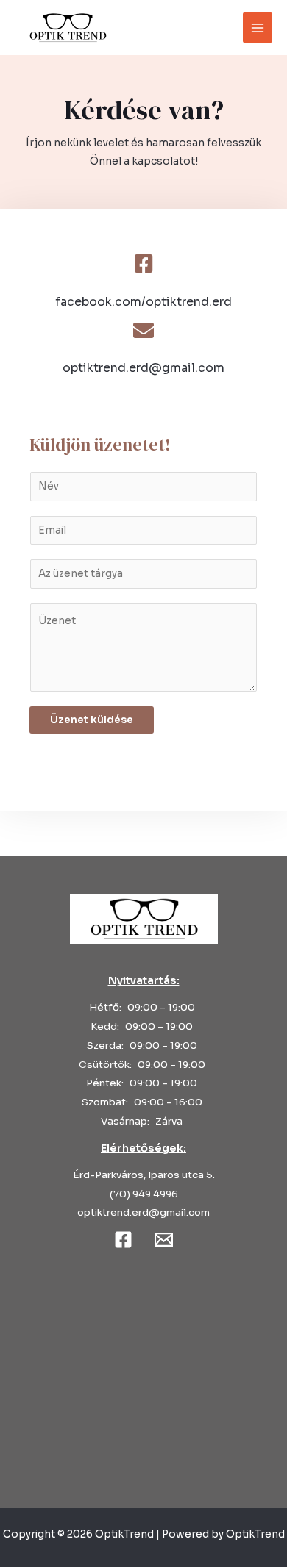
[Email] (164, 1239)
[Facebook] (123, 1239)
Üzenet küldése (91, 720)
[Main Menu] (258, 27)
